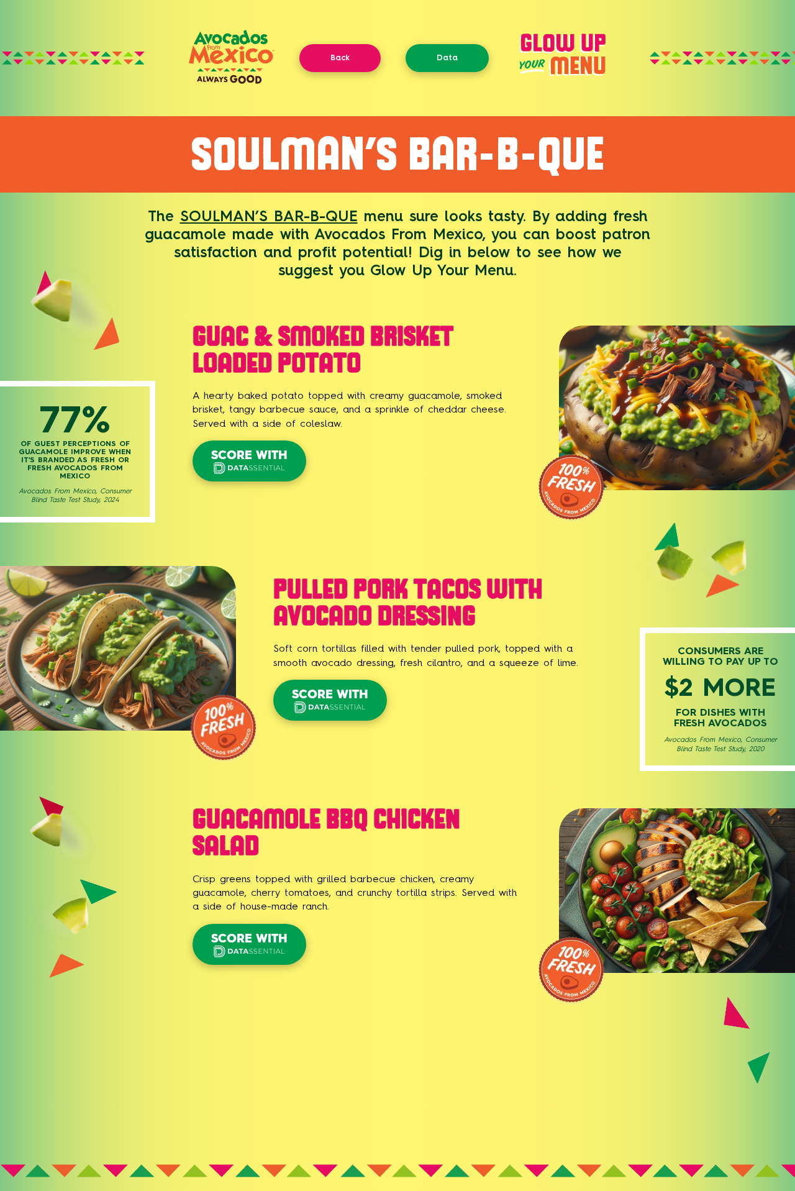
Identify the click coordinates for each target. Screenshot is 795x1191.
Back (340, 57)
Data (447, 57)
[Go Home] (232, 80)
